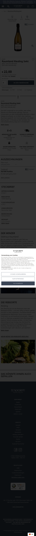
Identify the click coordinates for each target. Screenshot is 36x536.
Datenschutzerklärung (6, 266)
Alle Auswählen (18, 283)
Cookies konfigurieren (18, 274)
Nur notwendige (18, 279)
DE (32, 534)
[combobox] (31, 534)
